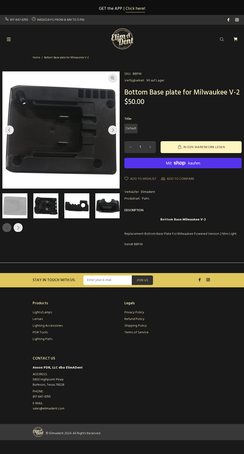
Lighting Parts (42, 339)
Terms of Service (136, 332)
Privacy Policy (134, 312)
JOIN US (142, 280)
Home (36, 57)
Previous (9, 130)
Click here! (135, 8)
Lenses (38, 319)
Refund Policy (134, 319)
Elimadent (148, 192)
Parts (145, 198)
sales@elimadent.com (48, 408)
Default (131, 128)
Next (112, 130)
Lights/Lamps (42, 312)
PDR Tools (40, 332)
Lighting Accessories (48, 326)
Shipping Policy (135, 326)
